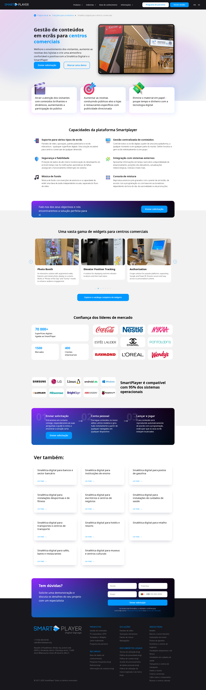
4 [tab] (103, 289)
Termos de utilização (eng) (130, 652)
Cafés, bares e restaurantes (160, 677)
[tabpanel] (57, 259)
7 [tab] (111, 289)
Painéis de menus (126, 637)
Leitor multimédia (96, 640)
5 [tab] (106, 289)
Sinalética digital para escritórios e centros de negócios (98, 498)
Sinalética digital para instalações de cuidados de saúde (148, 498)
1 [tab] (96, 289)
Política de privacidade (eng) (131, 655)
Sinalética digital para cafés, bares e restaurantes (53, 552)
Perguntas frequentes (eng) (100, 662)
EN (194, 5)
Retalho (152, 630)
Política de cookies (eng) (129, 658)
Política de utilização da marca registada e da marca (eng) (131, 671)
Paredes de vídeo (126, 630)
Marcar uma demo (76, 65)
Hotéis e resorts (155, 670)
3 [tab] (101, 289)
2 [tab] (99, 289)
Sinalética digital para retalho (150, 522)
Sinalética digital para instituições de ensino (97, 472)
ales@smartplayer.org (43, 642)
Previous (31, 262)
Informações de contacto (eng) (102, 668)
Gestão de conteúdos (98, 630)
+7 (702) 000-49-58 (41, 640)
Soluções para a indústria (63, 15)
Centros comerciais (156, 674)
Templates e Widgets (98, 637)
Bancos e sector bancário (159, 634)
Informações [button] (126, 5)
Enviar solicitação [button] (47, 65)
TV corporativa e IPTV (98, 634)
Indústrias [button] (90, 5)
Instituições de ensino (158, 637)
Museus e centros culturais (159, 680)
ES (199, 5)
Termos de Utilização (153, 610)
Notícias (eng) (95, 665)
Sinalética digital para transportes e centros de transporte (51, 526)
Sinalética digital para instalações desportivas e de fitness (53, 498)
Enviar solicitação (138, 602)
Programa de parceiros (99, 644)
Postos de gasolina (156, 640)
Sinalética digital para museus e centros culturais (102, 552)
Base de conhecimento (108, 5)
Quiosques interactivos (128, 634)
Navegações (124, 640)
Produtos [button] (77, 5)
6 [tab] (108, 289)
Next (175, 262)
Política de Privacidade (134, 610)
